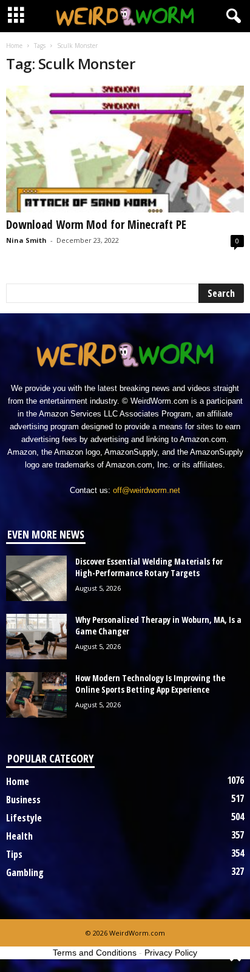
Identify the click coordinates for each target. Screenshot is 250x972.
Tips (14, 854)
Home (14, 45)
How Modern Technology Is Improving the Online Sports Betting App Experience (150, 683)
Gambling (25, 872)
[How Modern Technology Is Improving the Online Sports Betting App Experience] (36, 695)
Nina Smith (26, 240)
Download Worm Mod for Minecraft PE (96, 225)
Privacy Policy (170, 952)
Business (23, 799)
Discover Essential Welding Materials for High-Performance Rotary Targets (149, 567)
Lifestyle (24, 817)
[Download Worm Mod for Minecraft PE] (125, 149)
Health (19, 836)
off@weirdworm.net (146, 490)
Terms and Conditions (95, 952)
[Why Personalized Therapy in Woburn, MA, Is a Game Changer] (36, 636)
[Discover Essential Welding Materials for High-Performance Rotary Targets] (36, 578)
